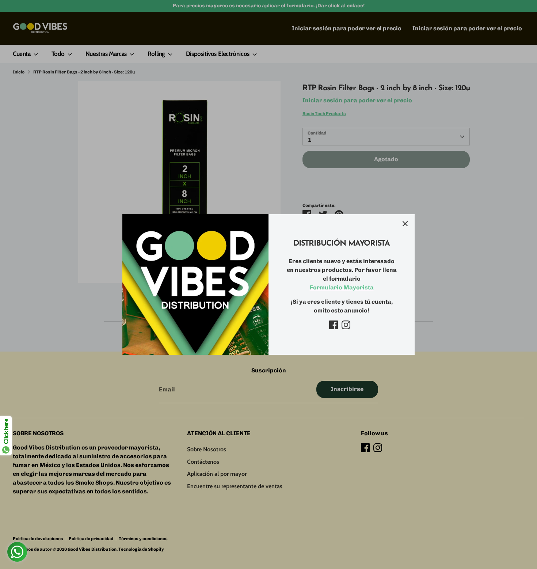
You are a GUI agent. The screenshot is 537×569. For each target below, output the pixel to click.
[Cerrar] (405, 224)
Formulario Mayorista (342, 287)
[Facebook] (333, 324)
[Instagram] (346, 324)
